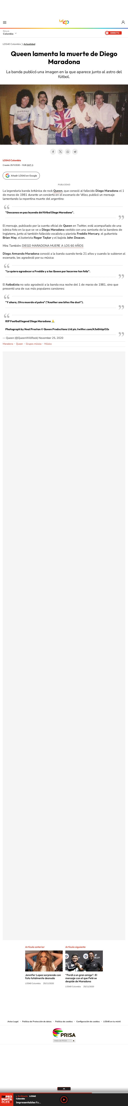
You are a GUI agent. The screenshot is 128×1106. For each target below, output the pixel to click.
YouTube (64, 999)
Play (64, 1099)
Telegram (75, 152)
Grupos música (33, 343)
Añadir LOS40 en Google (24, 175)
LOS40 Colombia (64, 22)
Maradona (8, 343)
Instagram (57, 999)
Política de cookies (64, 1021)
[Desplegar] (64, 1088)
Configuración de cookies (88, 1021)
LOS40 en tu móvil (112, 1021)
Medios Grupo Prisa (64, 1041)
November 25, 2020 (51, 338)
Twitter (60, 152)
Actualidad (29, 44)
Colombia (8, 33)
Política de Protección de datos (37, 1021)
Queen (19, 343)
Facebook (53, 152)
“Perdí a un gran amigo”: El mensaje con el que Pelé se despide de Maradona (81, 978)
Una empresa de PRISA (64, 1032)
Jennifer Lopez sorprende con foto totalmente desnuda (43, 976)
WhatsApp (68, 152)
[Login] (123, 22)
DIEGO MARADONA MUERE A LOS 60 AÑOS (52, 246)
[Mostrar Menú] (5, 22)
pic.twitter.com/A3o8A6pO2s (91, 329)
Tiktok (50, 999)
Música (48, 343)
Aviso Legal (13, 1021)
